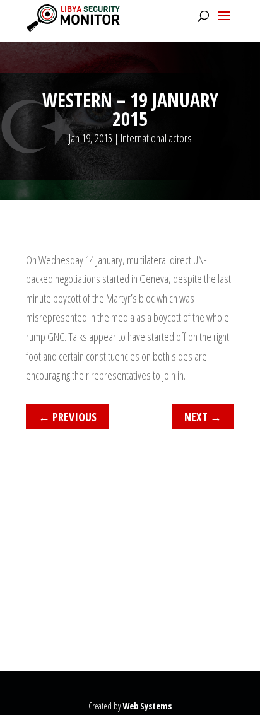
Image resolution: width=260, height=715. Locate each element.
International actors (156, 138)
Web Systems (147, 706)
